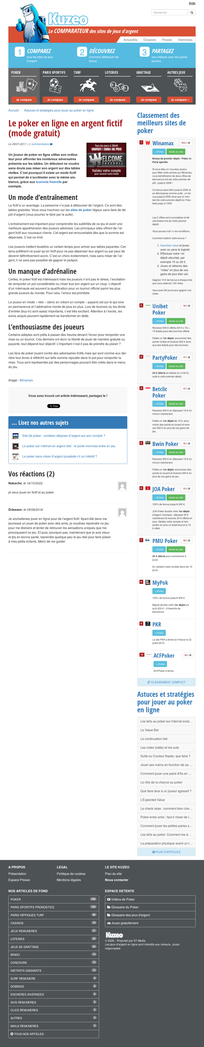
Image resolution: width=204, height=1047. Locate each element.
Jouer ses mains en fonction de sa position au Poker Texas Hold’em (168, 764)
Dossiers (149, 39)
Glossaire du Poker (124, 907)
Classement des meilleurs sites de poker (161, 122)
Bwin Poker (165, 444)
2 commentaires (39, 144)
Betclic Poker (159, 392)
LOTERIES (18, 939)
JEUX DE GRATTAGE (25, 947)
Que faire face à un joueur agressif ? (165, 791)
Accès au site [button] (176, 151)
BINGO (15, 954)
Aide (192, 3)
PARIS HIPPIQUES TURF (27, 915)
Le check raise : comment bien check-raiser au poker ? (168, 808)
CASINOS (17, 923)
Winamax (26, 380)
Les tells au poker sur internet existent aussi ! (168, 721)
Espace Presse (19, 879)
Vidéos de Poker (123, 899)
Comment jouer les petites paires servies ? (168, 825)
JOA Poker (163, 489)
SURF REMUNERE (23, 978)
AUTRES (16, 1018)
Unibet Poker (160, 309)
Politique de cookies (71, 873)
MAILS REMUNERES (24, 1026)
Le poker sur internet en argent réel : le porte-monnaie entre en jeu (68, 446)
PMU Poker (165, 541)
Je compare (24, 100)
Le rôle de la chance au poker (161, 782)
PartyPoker (164, 357)
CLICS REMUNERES (24, 1010)
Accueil (13, 110)
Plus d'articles (167, 852)
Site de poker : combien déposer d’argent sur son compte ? (63, 435)
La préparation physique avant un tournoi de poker (168, 843)
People (167, 39)
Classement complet (167, 682)
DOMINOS (17, 986)
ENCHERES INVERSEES (27, 994)
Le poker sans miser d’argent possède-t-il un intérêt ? (59, 456)
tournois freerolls (49, 181)
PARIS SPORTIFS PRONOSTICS (32, 907)
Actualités (130, 39)
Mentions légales (69, 879)
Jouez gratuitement (124, 923)
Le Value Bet (149, 730)
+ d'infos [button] (159, 151)
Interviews (185, 39)
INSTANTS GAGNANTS (26, 970)
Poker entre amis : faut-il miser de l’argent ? (168, 817)
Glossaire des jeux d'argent (130, 915)
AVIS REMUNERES (23, 1002)
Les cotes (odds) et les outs (159, 747)
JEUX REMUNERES (24, 931)
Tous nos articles (29, 1034)
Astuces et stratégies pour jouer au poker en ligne (59, 110)
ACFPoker (164, 655)
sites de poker (81, 209)
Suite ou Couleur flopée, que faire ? (165, 756)
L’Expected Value (152, 799)
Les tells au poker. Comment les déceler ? (168, 834)
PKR (156, 624)
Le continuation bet (153, 738)
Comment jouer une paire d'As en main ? (168, 773)
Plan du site (113, 873)
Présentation (17, 873)
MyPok (160, 582)
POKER (16, 899)
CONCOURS (19, 962)
